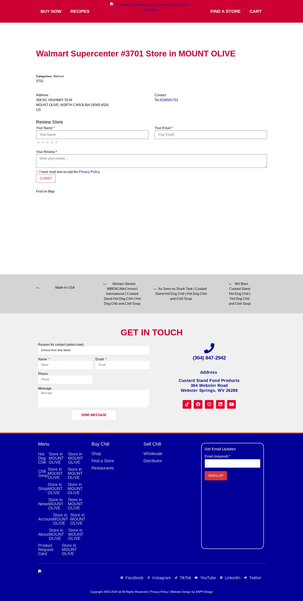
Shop (60, 488)
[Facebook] (198, 404)
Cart (256, 11)
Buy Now (51, 11)
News (60, 503)
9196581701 (169, 100)
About (60, 534)
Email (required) (217, 456)
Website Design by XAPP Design (191, 591)
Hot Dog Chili (60, 458)
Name (43, 359)
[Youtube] (231, 404)
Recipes (79, 11)
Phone (43, 374)
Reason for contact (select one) (60, 344)
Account (61, 519)
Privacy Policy (89, 172)
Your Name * (45, 128)
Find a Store (225, 11)
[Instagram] (209, 404)
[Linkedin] (220, 404)
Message (45, 388)
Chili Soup (60, 473)
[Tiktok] (187, 404)
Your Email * (164, 128)
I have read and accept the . (69, 172)
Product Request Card (57, 549)
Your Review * (46, 152)
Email (100, 359)
